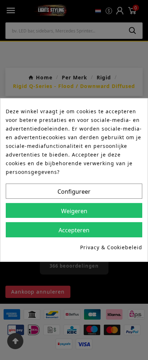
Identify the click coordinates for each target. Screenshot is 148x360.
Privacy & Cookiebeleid (111, 247)
